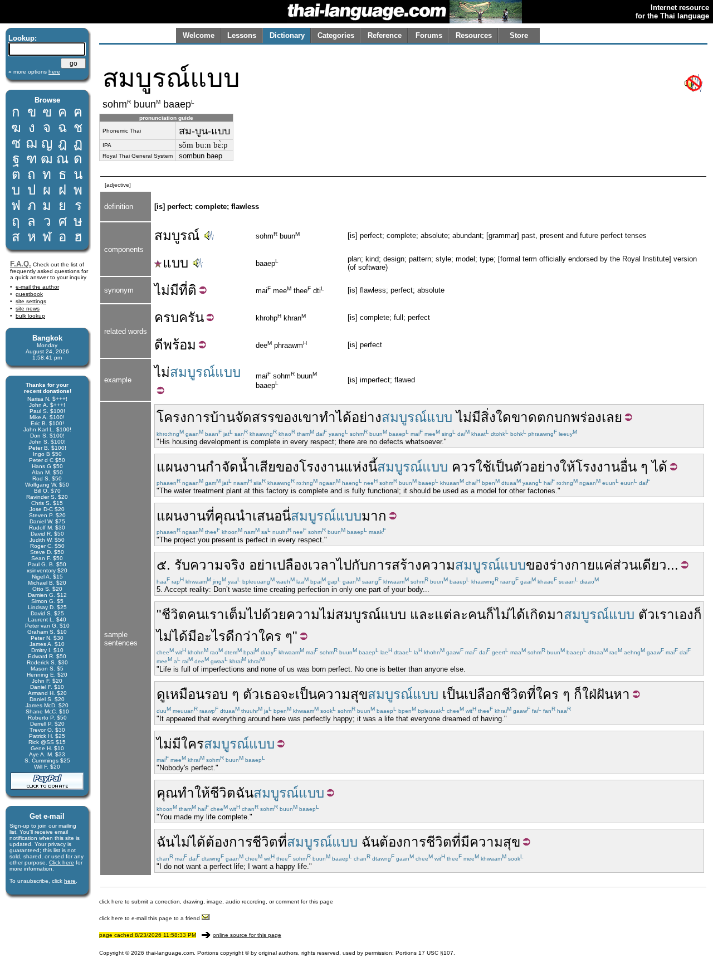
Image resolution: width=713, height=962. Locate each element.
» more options (34, 72)
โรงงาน (321, 466)
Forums (429, 35)
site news (28, 308)
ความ (438, 564)
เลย (612, 417)
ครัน (191, 317)
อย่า (260, 564)
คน (196, 614)
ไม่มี (166, 290)
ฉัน (244, 792)
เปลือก (482, 694)
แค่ (604, 564)
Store (519, 35)
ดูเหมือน (180, 694)
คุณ (225, 515)
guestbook (29, 294)
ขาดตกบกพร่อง (556, 417)
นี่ (286, 515)
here (70, 881)
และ (422, 614)
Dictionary (287, 35)
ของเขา (297, 417)
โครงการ (183, 417)
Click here (61, 862)
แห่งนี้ (360, 466)
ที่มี (461, 841)
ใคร (547, 694)
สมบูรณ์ (176, 235)
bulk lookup (30, 316)
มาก (374, 515)
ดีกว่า (242, 636)
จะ (287, 694)
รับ (182, 564)
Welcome (198, 35)
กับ (359, 564)
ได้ (343, 417)
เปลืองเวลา (304, 564)
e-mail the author (37, 287)
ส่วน (625, 564)
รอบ (216, 694)
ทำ (327, 417)
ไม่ (162, 372)
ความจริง (217, 564)
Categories (336, 35)
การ (380, 564)
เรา (214, 614)
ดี (158, 344)
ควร (464, 466)
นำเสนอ (259, 515)
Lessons (241, 35)
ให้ (567, 466)
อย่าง (366, 417)
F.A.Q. (20, 264)
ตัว (646, 614)
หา (621, 694)
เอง (684, 614)
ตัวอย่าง (536, 466)
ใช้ (483, 466)
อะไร (211, 636)
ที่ (183, 290)
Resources (474, 35)
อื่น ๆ (634, 466)
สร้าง (407, 564)
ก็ (490, 614)
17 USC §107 (435, 953)
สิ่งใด (496, 417)
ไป (343, 564)
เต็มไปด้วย (255, 614)
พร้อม (179, 344)
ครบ (166, 317)
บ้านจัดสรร (242, 417)
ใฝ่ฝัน (597, 694)
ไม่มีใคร (180, 743)
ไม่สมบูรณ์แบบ (363, 614)
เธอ (270, 694)
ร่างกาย (572, 564)
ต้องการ (229, 841)
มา (555, 614)
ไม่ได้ (509, 614)
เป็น (502, 466)
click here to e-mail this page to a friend (150, 918)
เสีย (265, 466)
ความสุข (342, 694)
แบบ (175, 262)
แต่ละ (451, 614)
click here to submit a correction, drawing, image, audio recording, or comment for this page (216, 901)
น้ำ (246, 466)
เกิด (536, 614)
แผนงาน (181, 466)
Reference (385, 35)
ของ (287, 466)
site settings (31, 301)
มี (476, 417)
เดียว (652, 564)
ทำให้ (194, 792)
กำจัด (222, 466)
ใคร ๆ (275, 636)
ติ (192, 290)
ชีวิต (174, 614)
